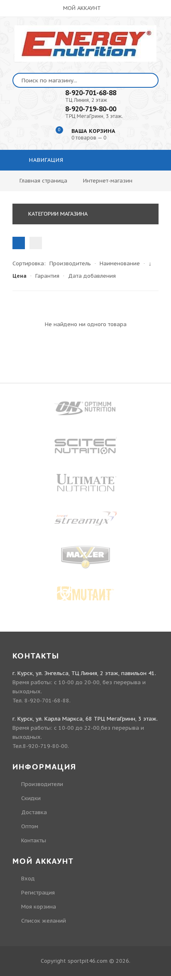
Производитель (70, 263)
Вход (28, 878)
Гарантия (47, 275)
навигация (45, 159)
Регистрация (38, 892)
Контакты (33, 840)
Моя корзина (38, 906)
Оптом (29, 826)
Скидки (31, 798)
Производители (42, 784)
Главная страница (43, 180)
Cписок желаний (43, 920)
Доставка (34, 812)
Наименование (120, 263)
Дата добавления (92, 275)
